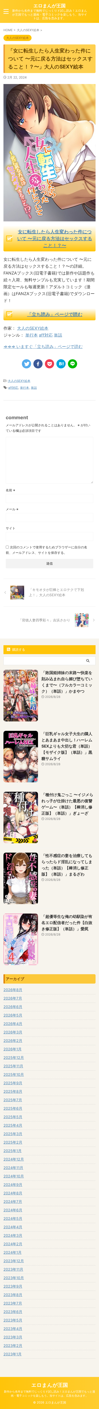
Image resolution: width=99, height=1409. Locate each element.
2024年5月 (12, 1218)
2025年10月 (13, 1074)
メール (12, 509)
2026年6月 (12, 1006)
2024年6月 (12, 1210)
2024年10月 (13, 1176)
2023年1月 (12, 1354)
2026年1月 (12, 1049)
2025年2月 (12, 1142)
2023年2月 (12, 1345)
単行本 (31, 335)
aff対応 (46, 335)
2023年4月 (12, 1328)
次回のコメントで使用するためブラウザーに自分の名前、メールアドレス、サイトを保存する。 (46, 550)
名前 (10, 490)
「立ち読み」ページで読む (54, 314)
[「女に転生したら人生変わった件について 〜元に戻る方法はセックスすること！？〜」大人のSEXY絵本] (61, 363)
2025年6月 (12, 1108)
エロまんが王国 (49, 5)
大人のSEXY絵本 (32, 328)
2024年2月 (12, 1244)
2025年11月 (13, 1066)
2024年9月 (12, 1184)
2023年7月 (12, 1303)
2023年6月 (12, 1311)
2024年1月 (12, 1252)
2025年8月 (12, 1091)
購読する (18, 649)
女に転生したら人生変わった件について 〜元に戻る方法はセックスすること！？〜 (54, 238)
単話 (58, 335)
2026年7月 (12, 998)
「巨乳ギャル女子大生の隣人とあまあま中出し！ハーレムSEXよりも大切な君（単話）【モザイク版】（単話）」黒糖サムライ (66, 746)
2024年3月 (12, 1235)
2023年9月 (12, 1286)
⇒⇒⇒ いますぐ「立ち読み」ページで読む (43, 346)
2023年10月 (13, 1278)
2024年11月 (13, 1167)
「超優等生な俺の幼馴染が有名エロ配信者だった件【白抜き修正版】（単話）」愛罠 (66, 922)
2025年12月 (13, 1057)
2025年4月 (12, 1125)
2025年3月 (12, 1134)
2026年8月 (12, 989)
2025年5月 (12, 1117)
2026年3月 (12, 1032)
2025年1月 (12, 1150)
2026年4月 (12, 1023)
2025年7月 (12, 1100)
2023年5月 (12, 1320)
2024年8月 (12, 1193)
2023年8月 (12, 1294)
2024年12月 (13, 1159)
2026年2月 (12, 1040)
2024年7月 (12, 1201)
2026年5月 (12, 1015)
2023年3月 (12, 1337)
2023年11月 (13, 1269)
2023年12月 (13, 1261)
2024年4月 (12, 1227)
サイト (10, 528)
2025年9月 (12, 1083)
